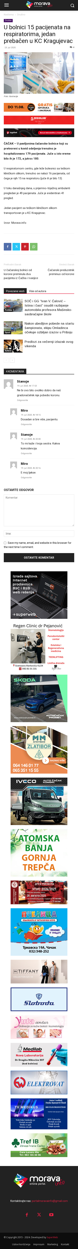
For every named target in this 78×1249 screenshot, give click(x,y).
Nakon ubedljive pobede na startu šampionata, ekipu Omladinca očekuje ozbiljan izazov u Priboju (49, 328)
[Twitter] (16, 247)
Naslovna (9, 14)
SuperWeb (52, 1237)
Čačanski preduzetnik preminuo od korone (61, 272)
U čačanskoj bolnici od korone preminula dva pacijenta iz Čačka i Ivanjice (21, 274)
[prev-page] (6, 360)
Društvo (21, 14)
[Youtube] (51, 1215)
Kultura (8, 351)
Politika (8, 310)
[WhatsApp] (33, 247)
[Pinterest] (25, 247)
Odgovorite (22, 400)
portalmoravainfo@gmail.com (50, 1200)
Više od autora (37, 291)
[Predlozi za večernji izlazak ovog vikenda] (13, 346)
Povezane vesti (15, 291)
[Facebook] (7, 247)
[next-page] (12, 360)
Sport (7, 332)
